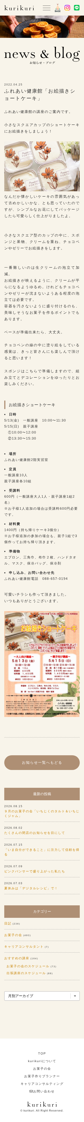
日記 (7, 923)
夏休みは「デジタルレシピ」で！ (31, 888)
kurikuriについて (42, 1061)
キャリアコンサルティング (42, 1083)
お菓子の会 (13, 935)
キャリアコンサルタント (24, 946)
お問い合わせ (44, 1091)
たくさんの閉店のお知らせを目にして (34, 833)
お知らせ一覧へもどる (42, 762)
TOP (42, 1053)
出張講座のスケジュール (26, 973)
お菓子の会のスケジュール (28, 966)
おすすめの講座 (16, 958)
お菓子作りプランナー (42, 1076)
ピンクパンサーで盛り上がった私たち (34, 871)
